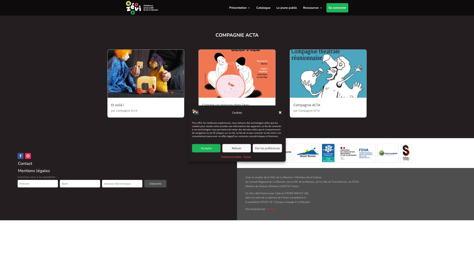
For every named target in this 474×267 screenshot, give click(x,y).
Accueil (247, 156)
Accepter (206, 148)
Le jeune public (286, 8)
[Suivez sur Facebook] (21, 156)
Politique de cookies (231, 156)
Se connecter (337, 8)
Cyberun (271, 209)
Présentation (238, 8)
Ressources (311, 8)
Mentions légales (34, 171)
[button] (280, 112)
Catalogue (263, 8)
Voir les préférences (267, 148)
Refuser (236, 148)
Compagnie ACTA (126, 110)
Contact (25, 163)
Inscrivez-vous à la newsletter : (37, 177)
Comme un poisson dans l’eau (225, 105)
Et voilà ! (117, 105)
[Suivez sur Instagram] (28, 156)
